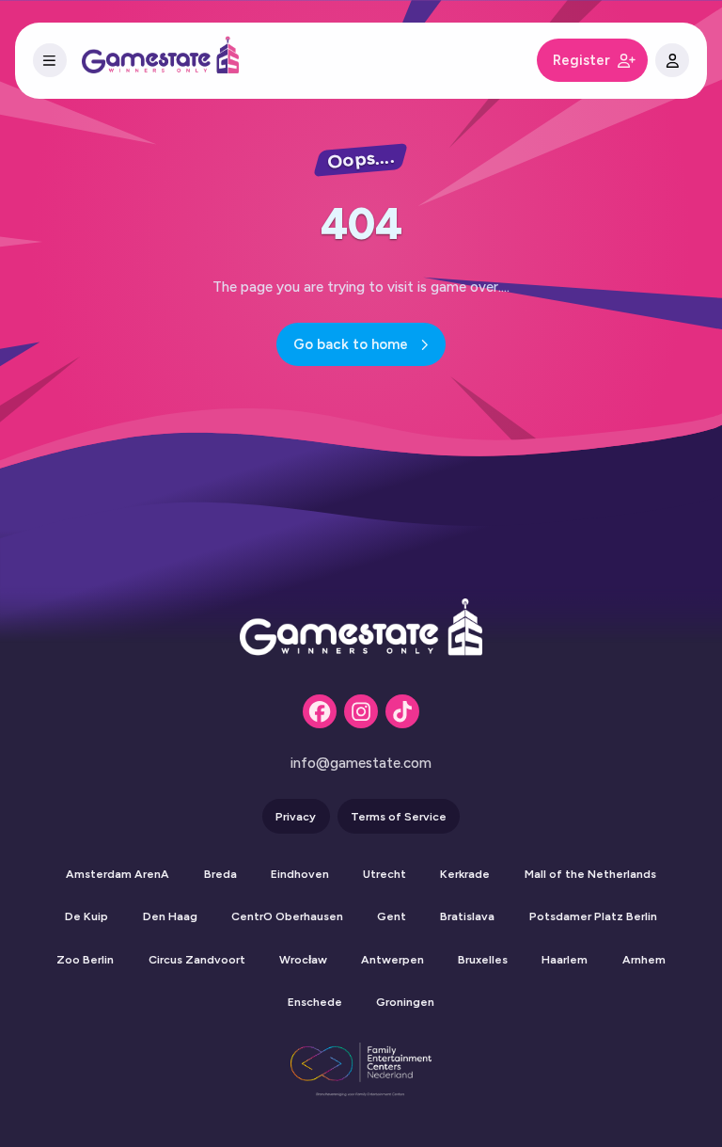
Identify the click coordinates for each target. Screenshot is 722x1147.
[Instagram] (361, 711)
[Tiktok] (402, 711)
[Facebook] (320, 711)
